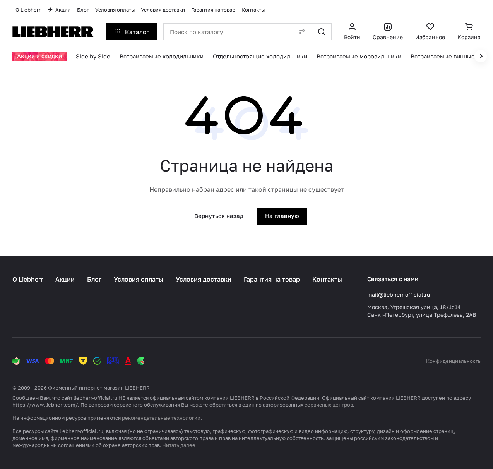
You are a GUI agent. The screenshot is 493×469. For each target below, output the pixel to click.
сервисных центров (329, 405)
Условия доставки (203, 279)
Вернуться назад (218, 215)
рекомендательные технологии (161, 418)
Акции (65, 279)
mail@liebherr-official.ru (398, 294)
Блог (94, 279)
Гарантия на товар (272, 279)
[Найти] (321, 32)
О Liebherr (27, 279)
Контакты (327, 279)
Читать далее (179, 445)
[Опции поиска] (302, 32)
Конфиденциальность (453, 361)
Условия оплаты (138, 279)
